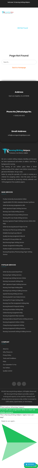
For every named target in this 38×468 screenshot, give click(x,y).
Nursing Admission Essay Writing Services (15, 215)
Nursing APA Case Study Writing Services (15, 218)
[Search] (34, 62)
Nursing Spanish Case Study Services (14, 297)
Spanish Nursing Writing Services (13, 294)
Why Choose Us (7, 352)
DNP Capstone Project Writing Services (14, 284)
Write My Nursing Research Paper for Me (15, 227)
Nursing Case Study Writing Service (13, 211)
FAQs (4, 361)
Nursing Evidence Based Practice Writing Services (18, 319)
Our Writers (6, 368)
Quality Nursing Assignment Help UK (14, 236)
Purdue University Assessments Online (15, 199)
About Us (5, 349)
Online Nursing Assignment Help (13, 312)
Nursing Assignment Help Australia (13, 316)
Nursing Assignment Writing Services (14, 328)
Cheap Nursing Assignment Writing (13, 325)
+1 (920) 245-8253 (19, 115)
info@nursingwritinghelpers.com (19, 135)
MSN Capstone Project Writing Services (15, 208)
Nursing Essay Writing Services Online (14, 278)
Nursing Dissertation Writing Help (13, 309)
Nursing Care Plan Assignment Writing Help (16, 303)
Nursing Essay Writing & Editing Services (15, 290)
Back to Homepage (19, 67)
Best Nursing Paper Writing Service (13, 242)
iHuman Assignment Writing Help (13, 245)
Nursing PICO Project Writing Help (13, 300)
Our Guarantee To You (9, 364)
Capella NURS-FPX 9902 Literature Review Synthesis (18, 202)
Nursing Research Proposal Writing (13, 306)
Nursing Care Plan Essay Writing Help (14, 230)
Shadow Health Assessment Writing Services (16, 249)
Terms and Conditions (9, 358)
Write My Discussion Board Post (12, 272)
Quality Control (7, 371)
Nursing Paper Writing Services (12, 275)
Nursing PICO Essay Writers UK (12, 239)
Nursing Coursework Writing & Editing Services (17, 331)
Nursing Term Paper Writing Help (13, 287)
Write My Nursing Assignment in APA (14, 205)
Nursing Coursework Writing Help (13, 281)
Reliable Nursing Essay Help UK (12, 233)
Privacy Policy (7, 355)
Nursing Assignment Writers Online (13, 322)
